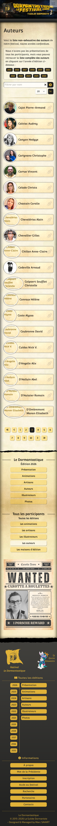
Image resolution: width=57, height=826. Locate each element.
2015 (9, 70)
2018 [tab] (13, 731)
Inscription (29, 778)
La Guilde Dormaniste (35, 818)
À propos (28, 765)
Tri (50, 91)
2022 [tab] (13, 711)
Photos (26, 717)
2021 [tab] (14, 717)
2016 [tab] (13, 744)
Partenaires (28, 797)
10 (31, 438)
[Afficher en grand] (28, 594)
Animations (28, 691)
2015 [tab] (14, 750)
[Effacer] (45, 84)
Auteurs (26, 704)
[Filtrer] (50, 84)
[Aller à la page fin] (44, 438)
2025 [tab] (13, 691)
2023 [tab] (13, 704)
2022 (13, 76)
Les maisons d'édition (28, 549)
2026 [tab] (14, 685)
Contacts (28, 804)
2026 (44, 76)
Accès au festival (28, 784)
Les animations (28, 524)
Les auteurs (28, 543)
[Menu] (53, 3)
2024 (28, 76)
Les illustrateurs (28, 536)
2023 (21, 76)
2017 (25, 70)
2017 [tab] (14, 737)
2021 (48, 70)
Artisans (26, 698)
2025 (36, 76)
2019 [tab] (13, 724)
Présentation (29, 685)
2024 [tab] (13, 698)
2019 (40, 70)
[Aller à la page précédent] (14, 429)
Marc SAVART (42, 822)
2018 (32, 70)
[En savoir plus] (43, 658)
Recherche (28, 791)
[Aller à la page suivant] (37, 438)
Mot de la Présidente (28, 771)
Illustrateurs (29, 711)
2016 (17, 70)
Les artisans (28, 530)
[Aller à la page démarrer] (7, 429)
